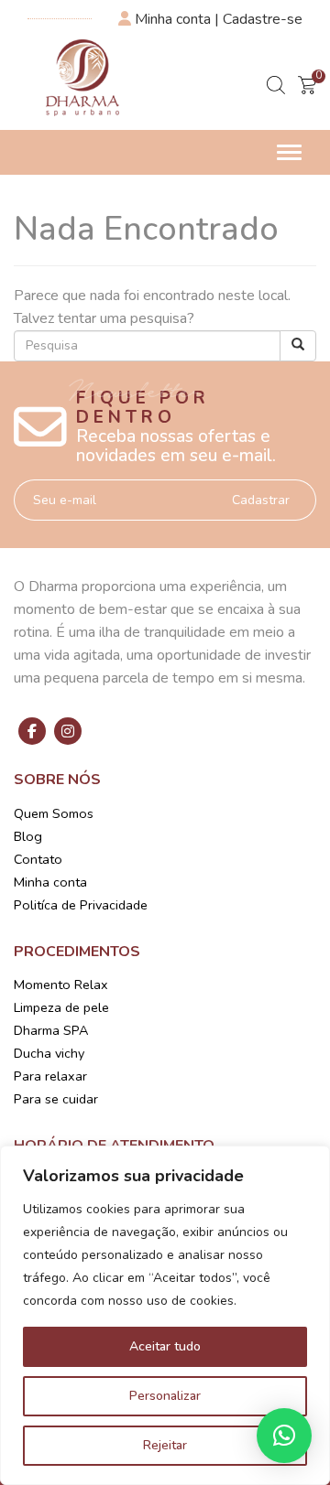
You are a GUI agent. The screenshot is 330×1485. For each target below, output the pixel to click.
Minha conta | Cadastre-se (216, 19)
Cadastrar (261, 500)
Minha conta (50, 882)
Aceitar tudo (165, 1346)
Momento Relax (61, 984)
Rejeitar (165, 1445)
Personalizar (165, 1395)
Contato (38, 859)
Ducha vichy (49, 1053)
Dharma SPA (51, 1030)
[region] (165, 1315)
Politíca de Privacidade (81, 905)
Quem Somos (54, 813)
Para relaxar (50, 1076)
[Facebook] (32, 731)
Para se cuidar (56, 1099)
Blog (28, 836)
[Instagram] (68, 731)
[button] (284, 1435)
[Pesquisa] (298, 345)
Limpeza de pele (61, 1007)
